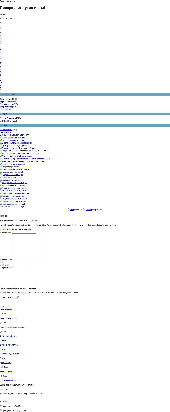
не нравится (97, 210)
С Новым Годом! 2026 (9, 354)
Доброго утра (5, 99)
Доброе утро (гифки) (8, 336)
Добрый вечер (6, 107)
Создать (11, 1)
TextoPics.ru (5, 402)
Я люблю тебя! (6, 130)
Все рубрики (5, 132)
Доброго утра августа (9, 345)
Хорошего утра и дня (9, 318)
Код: (2, 262)
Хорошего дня (6, 102)
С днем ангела (6, 121)
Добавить (4, 1)
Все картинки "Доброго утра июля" (15, 135)
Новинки (4, 389)
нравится (78, 210)
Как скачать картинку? (9, 297)
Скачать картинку (25, 229)
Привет (3, 109)
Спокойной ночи (7, 104)
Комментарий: (6, 260)
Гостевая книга (6, 380)
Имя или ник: (5, 232)
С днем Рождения (7, 118)
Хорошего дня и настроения (12, 327)
